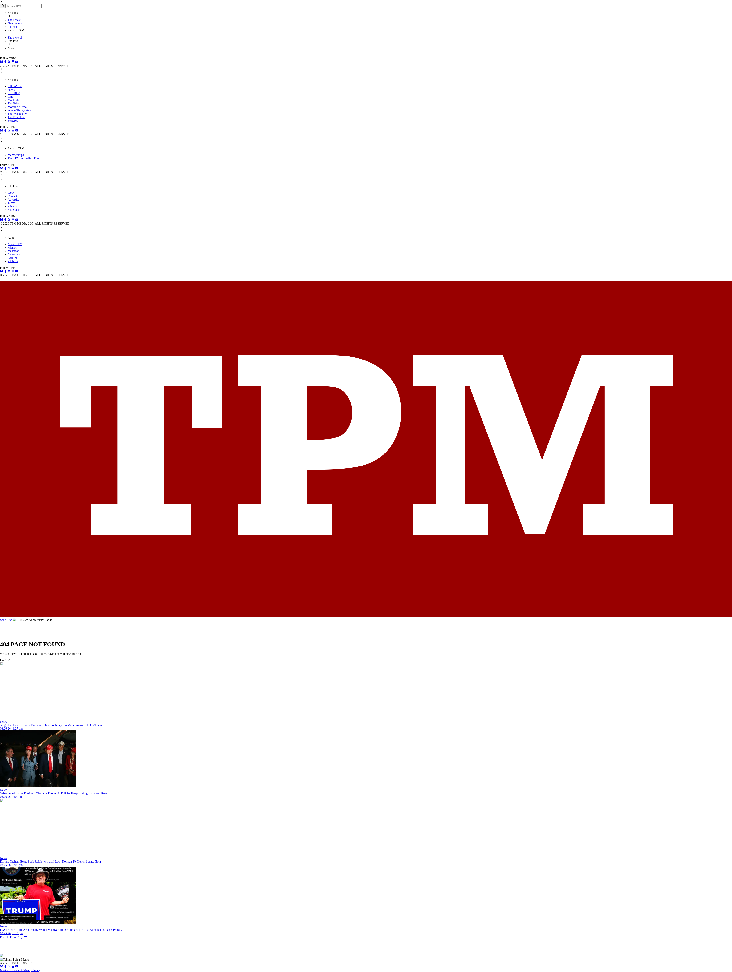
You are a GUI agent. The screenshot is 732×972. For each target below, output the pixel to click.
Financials (14, 254)
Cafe (10, 96)
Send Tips (6, 619)
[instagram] (12, 62)
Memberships (16, 155)
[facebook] (5, 62)
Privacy (12, 206)
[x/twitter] (9, 62)
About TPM (15, 244)
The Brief (13, 103)
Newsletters (15, 23)
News (11, 89)
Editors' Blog (15, 86)
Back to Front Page (12, 937)
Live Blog (14, 93)
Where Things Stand (20, 110)
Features (13, 120)
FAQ (11, 192)
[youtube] (16, 62)
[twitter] (9, 966)
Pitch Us (13, 261)
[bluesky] (1, 62)
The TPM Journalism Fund (24, 158)
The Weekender (17, 113)
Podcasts (13, 26)
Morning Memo (17, 106)
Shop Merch (15, 37)
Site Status (14, 209)
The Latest (14, 20)
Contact (12, 196)
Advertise (13, 199)
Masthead (13, 251)
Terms (11, 203)
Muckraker (14, 100)
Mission (12, 247)
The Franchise (16, 117)
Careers (12, 257)
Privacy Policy (31, 970)
